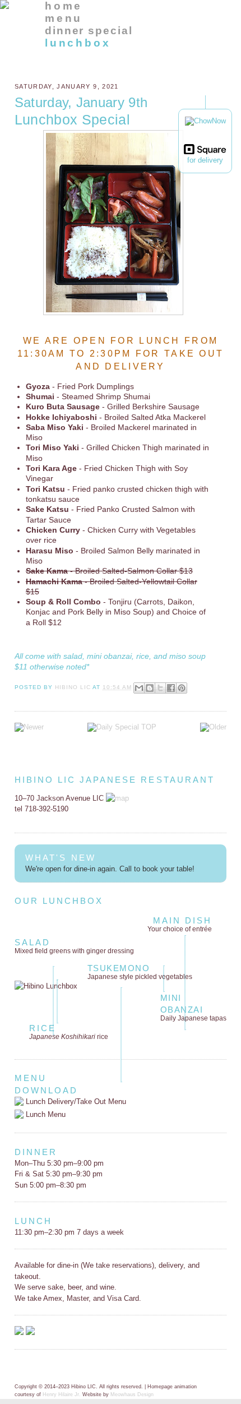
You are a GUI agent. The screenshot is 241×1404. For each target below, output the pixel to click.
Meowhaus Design (132, 1394)
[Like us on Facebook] (19, 1332)
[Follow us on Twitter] (30, 1332)
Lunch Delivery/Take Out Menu (75, 1101)
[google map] (117, 798)
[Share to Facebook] (171, 688)
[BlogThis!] (149, 688)
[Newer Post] (29, 727)
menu (63, 18)
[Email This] (139, 688)
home (63, 6)
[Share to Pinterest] (181, 688)
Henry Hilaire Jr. (62, 1394)
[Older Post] (213, 727)
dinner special (89, 30)
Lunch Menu (45, 1114)
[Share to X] (160, 688)
